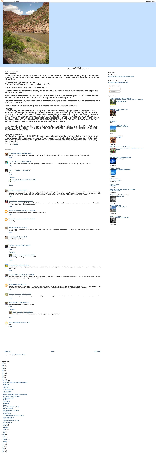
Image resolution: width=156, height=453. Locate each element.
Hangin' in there (6, 384)
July (4, 431)
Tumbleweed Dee (13, 274)
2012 (3, 444)
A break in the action (7, 418)
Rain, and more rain (7, 422)
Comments (113, 91)
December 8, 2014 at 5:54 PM (19, 236)
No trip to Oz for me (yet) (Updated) (11, 406)
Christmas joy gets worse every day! (11, 396)
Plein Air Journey (114, 184)
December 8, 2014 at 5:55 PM (27, 255)
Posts (112, 88)
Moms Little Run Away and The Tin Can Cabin (122, 189)
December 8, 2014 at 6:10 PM (21, 265)
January (5, 441)
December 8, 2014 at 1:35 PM (19, 190)
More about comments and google (11, 410)
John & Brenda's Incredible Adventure (120, 157)
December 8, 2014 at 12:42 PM (23, 161)
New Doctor (5, 399)
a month (118, 137)
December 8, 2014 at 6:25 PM (26, 274)
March (4, 438)
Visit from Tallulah (7, 391)
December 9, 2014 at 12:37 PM (21, 322)
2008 (3, 451)
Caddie (11, 265)
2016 (3, 375)
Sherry (10, 302)
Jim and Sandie (13, 201)
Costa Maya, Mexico (121, 206)
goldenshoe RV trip (115, 205)
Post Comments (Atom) (19, 354)
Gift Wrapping (6, 403)
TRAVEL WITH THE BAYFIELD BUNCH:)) (121, 98)
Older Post (97, 351)
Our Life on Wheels (115, 216)
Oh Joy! (4, 405)
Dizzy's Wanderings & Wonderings (119, 194)
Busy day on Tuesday (8, 408)
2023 (3, 363)
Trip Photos (113, 185)
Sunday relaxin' (6, 401)
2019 (3, 370)
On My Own (113, 120)
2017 (3, 373)
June (4, 432)
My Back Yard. (120, 196)
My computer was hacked (123, 169)
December (5, 380)
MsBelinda (11, 294)
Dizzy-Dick (11, 161)
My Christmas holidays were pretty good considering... (15, 382)
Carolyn (11, 322)
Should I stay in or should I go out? (11, 420)
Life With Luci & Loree (116, 136)
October (5, 425)
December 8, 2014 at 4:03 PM (27, 210)
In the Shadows (114, 178)
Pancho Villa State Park (122, 217)
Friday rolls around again (8, 417)
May (4, 434)
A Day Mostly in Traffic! (8, 398)
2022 (3, 365)
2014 (3, 379)
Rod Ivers (11, 245)
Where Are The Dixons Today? (118, 125)
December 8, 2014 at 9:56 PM (18, 284)
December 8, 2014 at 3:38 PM (25, 201)
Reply (10, 157)
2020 (3, 368)
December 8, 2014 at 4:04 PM (27, 219)
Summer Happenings (122, 126)
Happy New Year (120, 158)
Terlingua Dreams (115, 168)
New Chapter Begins (115, 180)
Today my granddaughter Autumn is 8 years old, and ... (15, 394)
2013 (3, 443)
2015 (3, 377)
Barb (10, 190)
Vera (10, 227)
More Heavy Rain (7, 392)
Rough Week (113, 121)
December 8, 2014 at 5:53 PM (19, 227)
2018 (3, 372)
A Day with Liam (6, 387)
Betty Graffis (16, 179)
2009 (3, 450)
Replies (12, 177)
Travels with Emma (14, 210)
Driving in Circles (7, 413)
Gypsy (10, 170)
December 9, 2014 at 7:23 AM (25, 312)
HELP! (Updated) (7, 412)
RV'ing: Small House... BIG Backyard (120, 146)
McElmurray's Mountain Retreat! (119, 109)
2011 (3, 446)
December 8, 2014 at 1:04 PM (22, 170)
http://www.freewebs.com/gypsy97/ (118, 82)
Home (52, 351)
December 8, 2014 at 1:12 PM (28, 179)
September (6, 427)
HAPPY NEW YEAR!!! (115, 190)
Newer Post (8, 351)
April (4, 436)
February (5, 439)
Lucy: (117, 110)
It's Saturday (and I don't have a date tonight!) (13, 415)
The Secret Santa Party (8, 389)
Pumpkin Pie (6, 386)
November (5, 424)
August (5, 429)
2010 (3, 448)
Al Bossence (12, 153)
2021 (3, 367)
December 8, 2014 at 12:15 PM (24, 153)
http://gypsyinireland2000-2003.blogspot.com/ (121, 76)
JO (9, 284)
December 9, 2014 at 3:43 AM (23, 294)
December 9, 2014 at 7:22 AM (21, 302)
